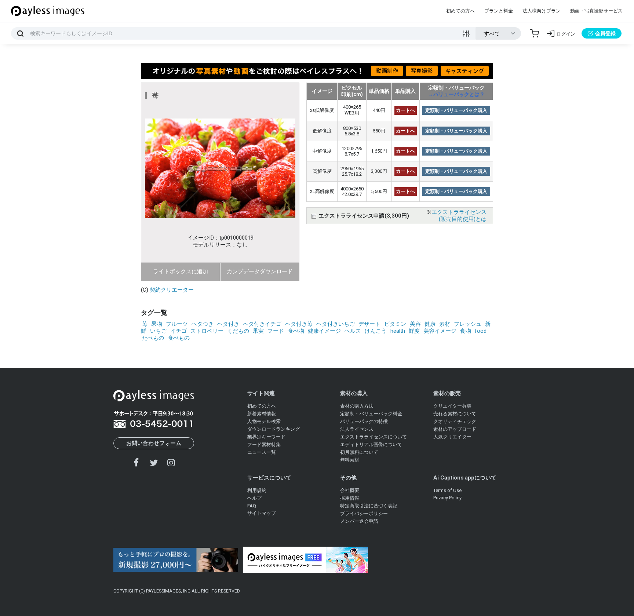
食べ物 (296, 331)
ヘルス (353, 331)
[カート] (534, 33)
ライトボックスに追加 (180, 271)
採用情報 (349, 498)
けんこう (376, 331)
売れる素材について (454, 413)
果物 (156, 324)
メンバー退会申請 (359, 521)
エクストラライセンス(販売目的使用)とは (459, 215)
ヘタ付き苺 (299, 324)
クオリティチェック (454, 421)
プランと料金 (498, 11)
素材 (444, 324)
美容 (415, 324)
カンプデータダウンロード (260, 271)
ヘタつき (203, 324)
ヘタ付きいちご (335, 324)
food (481, 331)
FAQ (251, 506)
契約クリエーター (172, 290)
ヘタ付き (228, 324)
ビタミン (395, 324)
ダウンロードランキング (273, 429)
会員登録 (605, 33)
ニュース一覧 (261, 452)
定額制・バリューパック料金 (371, 413)
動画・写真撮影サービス (596, 11)
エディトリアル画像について (371, 444)
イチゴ (178, 331)
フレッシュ (467, 324)
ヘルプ (254, 498)
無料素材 (349, 460)
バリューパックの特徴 (364, 421)
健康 (430, 324)
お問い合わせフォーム (153, 443)
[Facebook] (136, 462)
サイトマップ (261, 513)
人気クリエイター (452, 437)
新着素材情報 (261, 413)
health (397, 331)
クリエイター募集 (452, 406)
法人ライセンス (357, 429)
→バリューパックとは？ (456, 94)
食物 (465, 331)
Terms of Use (447, 490)
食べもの (179, 338)
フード (275, 331)
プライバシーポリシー (364, 513)
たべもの (153, 338)
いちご (158, 331)
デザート (369, 324)
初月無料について (359, 452)
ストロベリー (206, 331)
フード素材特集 (264, 444)
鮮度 (414, 331)
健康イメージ (324, 331)
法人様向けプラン (541, 11)
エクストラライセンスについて (373, 437)
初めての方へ (460, 11)
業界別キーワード (266, 437)
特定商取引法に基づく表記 (368, 506)
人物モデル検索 (264, 421)
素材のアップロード (454, 429)
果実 (258, 331)
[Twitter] (154, 462)
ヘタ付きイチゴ (262, 324)
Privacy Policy (447, 497)
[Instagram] (171, 462)
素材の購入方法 (357, 406)
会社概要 (349, 490)
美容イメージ (439, 331)
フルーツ (177, 324)
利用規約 (256, 490)
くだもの (238, 331)
